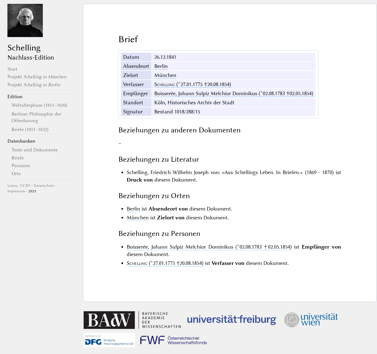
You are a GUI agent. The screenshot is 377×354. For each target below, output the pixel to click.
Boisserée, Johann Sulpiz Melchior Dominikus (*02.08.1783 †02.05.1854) (233, 93)
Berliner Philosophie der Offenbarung (36, 117)
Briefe (18, 158)
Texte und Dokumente (35, 150)
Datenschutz (44, 185)
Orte (16, 173)
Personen (21, 165)
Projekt (36, 76)
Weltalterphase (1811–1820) (39, 105)
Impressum (16, 191)
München (165, 75)
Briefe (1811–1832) (30, 129)
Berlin (161, 66)
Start (12, 69)
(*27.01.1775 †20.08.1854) (192, 84)
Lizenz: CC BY (18, 185)
